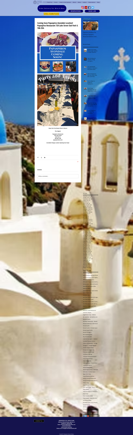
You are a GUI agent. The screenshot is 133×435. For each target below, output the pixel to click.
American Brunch (94, 284)
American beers (86, 288)
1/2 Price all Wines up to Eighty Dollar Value (90, 277)
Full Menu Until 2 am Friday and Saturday (90, 402)
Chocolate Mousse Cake (88, 352)
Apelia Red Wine (87, 290)
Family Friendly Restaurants (89, 378)
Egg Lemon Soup (87, 374)
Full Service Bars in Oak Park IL (90, 407)
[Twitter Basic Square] (86, 416)
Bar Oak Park (86, 317)
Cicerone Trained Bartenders (89, 356)
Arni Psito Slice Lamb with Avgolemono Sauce (90, 297)
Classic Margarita (87, 361)
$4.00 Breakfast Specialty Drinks (90, 275)
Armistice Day (86, 295)
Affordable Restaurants (88, 279)
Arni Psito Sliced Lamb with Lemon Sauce (90, 303)
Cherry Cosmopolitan (88, 343)
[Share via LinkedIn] (44, 157)
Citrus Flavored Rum (87, 358)
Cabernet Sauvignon (87, 339)
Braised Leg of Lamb (87, 330)
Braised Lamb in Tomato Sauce (90, 328)
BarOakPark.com (93, 317)
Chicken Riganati (92, 345)
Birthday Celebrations (88, 321)
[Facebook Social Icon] (89, 7)
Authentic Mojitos (87, 312)
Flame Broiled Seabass (88, 385)
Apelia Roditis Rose (87, 292)
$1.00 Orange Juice (87, 273)
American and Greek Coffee (89, 286)
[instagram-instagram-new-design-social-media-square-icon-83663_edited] (82, 7)
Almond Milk (86, 284)
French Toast (95, 387)
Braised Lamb (86, 325)
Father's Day (86, 382)
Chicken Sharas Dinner (88, 347)
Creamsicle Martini (87, 365)
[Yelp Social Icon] (86, 7)
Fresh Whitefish (93, 398)
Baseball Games (86, 319)
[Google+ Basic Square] (88, 416)
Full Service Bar (86, 404)
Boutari (95, 321)
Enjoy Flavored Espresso (88, 376)
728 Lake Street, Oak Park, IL (68, 422)
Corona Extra (94, 363)
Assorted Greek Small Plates (89, 306)
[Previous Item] (85, 26)
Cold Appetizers (86, 363)
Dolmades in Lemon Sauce (89, 372)
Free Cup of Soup (87, 387)
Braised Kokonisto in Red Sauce (90, 323)
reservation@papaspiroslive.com (68, 424)
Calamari (95, 339)
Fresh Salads (86, 398)
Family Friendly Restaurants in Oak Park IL (90, 380)
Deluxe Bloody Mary (87, 367)
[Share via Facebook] (38, 157)
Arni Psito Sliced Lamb (88, 299)
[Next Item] (96, 26)
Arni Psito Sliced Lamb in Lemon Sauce (90, 301)
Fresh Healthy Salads (88, 396)
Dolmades (95, 369)
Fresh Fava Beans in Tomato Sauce (90, 391)
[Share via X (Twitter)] (41, 157)
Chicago (95, 343)
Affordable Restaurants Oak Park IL (90, 282)
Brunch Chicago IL (87, 332)
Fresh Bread (86, 389)
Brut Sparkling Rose (87, 334)
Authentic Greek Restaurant (89, 310)
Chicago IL (85, 345)
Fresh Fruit (85, 393)
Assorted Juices (86, 308)
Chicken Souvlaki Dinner (88, 350)
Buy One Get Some (87, 336)
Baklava (94, 314)
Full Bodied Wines (87, 400)
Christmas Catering (87, 354)
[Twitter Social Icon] (92, 7)
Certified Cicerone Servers (89, 341)
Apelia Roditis (95, 290)
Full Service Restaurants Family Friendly (90, 409)
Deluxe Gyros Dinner (88, 369)
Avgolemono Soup (87, 314)
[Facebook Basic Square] (84, 416)
